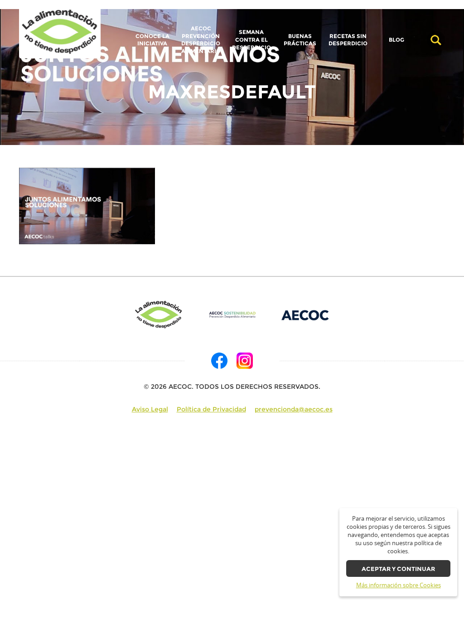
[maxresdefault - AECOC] (60, 32)
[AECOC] (305, 314)
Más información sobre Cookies (398, 585)
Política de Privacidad (211, 409)
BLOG (396, 40)
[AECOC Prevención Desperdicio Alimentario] (232, 314)
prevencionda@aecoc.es (294, 409)
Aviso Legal (150, 409)
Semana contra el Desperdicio (251, 39)
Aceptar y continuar (398, 569)
